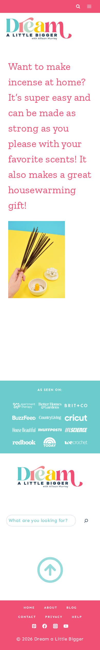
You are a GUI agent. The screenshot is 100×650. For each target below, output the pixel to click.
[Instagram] (55, 626)
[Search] (86, 520)
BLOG (71, 607)
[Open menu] (89, 6)
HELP (77, 617)
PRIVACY (54, 617)
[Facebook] (44, 626)
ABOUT (50, 607)
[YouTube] (66, 626)
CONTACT (27, 617)
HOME (29, 607)
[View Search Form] (78, 6)
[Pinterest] (34, 626)
